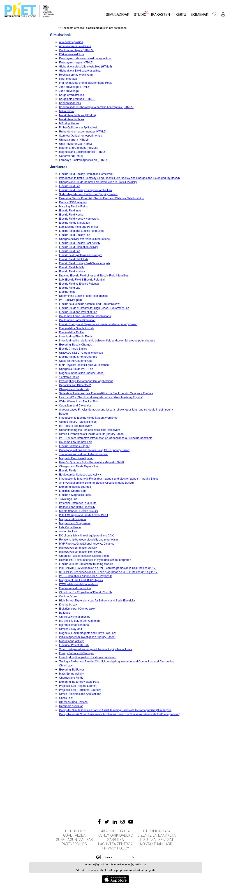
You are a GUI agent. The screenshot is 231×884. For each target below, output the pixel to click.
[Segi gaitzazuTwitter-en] (106, 821)
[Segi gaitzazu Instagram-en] (122, 821)
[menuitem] (118, 15)
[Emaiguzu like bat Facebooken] (99, 821)
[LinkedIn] (114, 821)
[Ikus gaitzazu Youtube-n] (131, 821)
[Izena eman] (222, 14)
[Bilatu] (214, 14)
